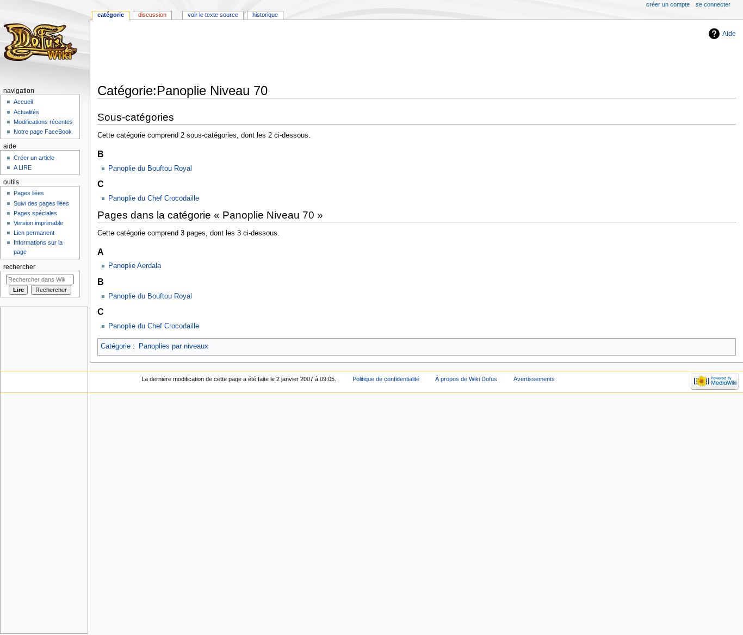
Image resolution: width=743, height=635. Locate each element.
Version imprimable (38, 223)
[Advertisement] (295, 52)
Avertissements (534, 379)
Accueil (23, 101)
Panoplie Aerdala (134, 266)
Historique (265, 14)
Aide (729, 34)
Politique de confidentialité (385, 379)
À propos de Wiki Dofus (466, 379)
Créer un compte (668, 4)
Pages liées (29, 193)
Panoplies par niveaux (173, 346)
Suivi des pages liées (41, 203)
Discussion (152, 14)
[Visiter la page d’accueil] (42, 42)
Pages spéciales (35, 213)
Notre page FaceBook (43, 131)
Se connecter (713, 4)
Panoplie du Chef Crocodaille (153, 198)
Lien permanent (34, 232)
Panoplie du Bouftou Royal (150, 168)
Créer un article (34, 157)
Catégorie (116, 346)
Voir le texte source (213, 14)
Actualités (26, 112)
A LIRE (23, 167)
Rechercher (19, 267)
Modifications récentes (43, 122)
